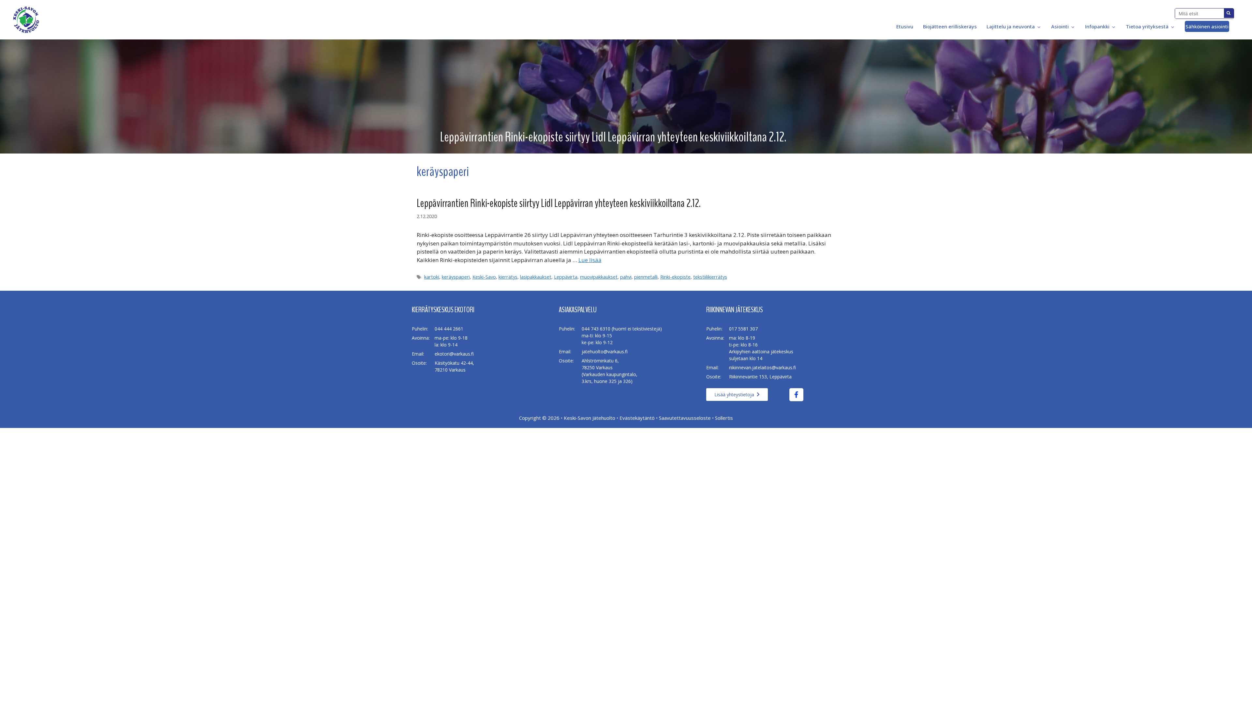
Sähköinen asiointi (1207, 26)
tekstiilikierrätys (710, 277)
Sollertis (724, 418)
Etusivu (904, 26)
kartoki (431, 277)
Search (1229, 13)
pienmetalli (646, 277)
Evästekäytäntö (637, 418)
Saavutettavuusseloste (685, 418)
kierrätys (508, 277)
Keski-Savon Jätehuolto (589, 418)
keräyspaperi (456, 277)
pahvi (626, 277)
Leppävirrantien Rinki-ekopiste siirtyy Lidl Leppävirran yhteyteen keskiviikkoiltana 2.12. (559, 203)
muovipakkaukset (599, 277)
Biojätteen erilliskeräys (950, 26)
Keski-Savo (484, 277)
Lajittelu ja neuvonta (1011, 26)
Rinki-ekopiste (675, 277)
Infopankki (1097, 26)
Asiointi (1060, 26)
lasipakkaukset (535, 277)
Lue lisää (590, 260)
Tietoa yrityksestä (1147, 26)
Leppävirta (565, 277)
